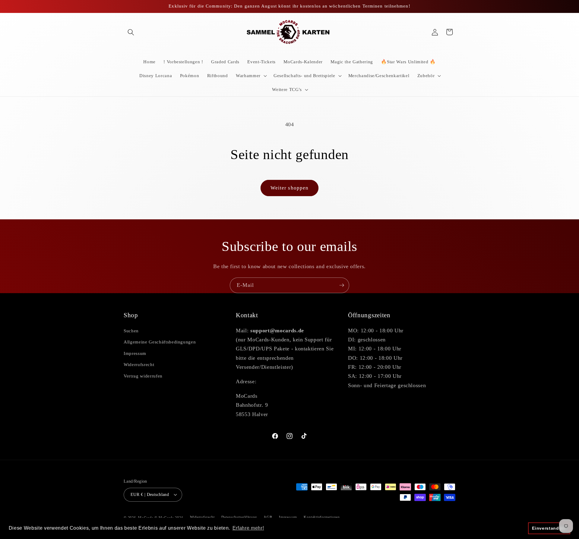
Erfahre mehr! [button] (248, 528)
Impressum (135, 353)
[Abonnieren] (341, 285)
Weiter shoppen (289, 188)
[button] (131, 32)
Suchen (131, 330)
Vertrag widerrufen (143, 375)
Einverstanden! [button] (549, 528)
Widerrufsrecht (139, 364)
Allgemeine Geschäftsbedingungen (160, 341)
